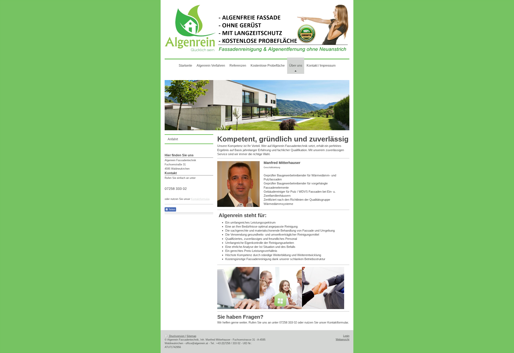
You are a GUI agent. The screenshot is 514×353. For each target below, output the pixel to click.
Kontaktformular (200, 198)
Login (346, 335)
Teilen (171, 209)
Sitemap (191, 336)
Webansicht (342, 339)
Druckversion (176, 336)
